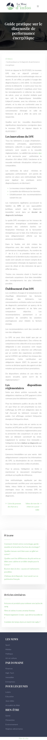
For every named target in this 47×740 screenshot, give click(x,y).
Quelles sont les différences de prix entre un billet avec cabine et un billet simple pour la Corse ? (22, 561)
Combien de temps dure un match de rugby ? (22, 622)
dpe (40, 153)
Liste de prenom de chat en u (14, 505)
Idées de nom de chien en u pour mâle (32, 506)
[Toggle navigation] (38, 6)
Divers (10, 59)
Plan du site (23, 738)
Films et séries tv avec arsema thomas (19, 610)
